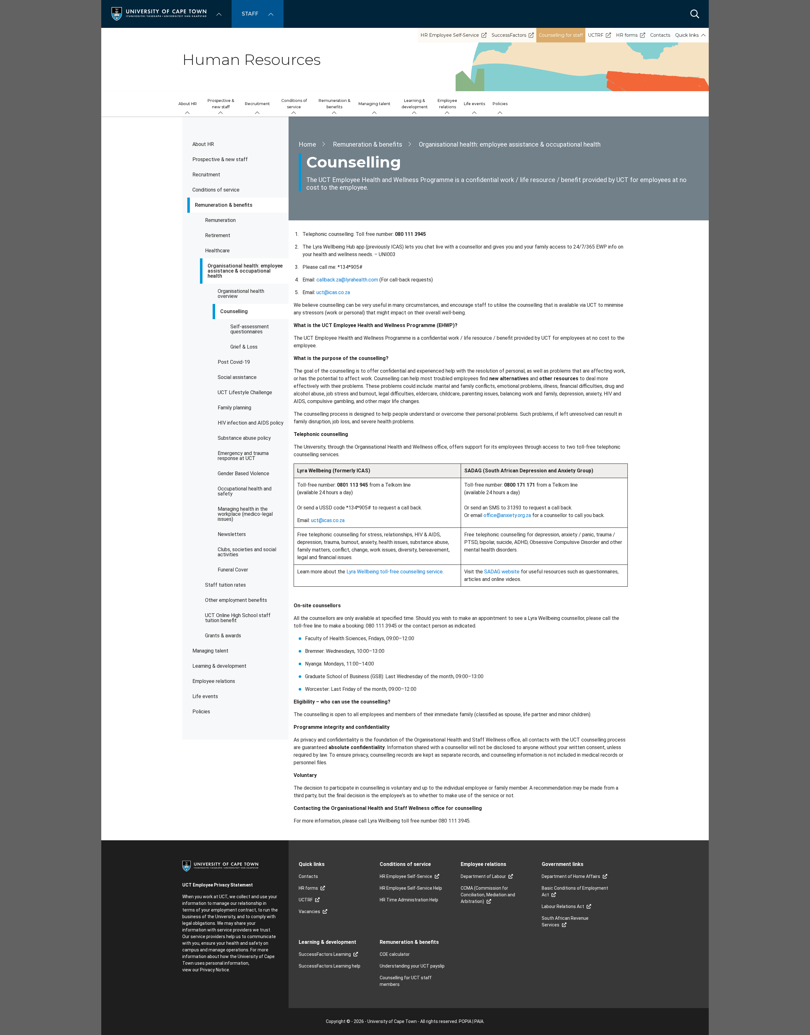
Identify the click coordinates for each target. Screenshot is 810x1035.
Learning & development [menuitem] (415, 103)
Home (307, 144)
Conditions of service (216, 190)
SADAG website (502, 572)
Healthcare (217, 251)
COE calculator (395, 954)
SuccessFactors (509, 35)
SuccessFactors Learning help (329, 966)
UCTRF (595, 35)
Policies (201, 712)
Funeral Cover (233, 570)
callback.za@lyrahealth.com (347, 280)
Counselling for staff (561, 35)
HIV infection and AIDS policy (251, 423)
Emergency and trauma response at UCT (243, 455)
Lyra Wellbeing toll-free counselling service (394, 572)
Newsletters (232, 534)
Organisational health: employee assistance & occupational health (245, 271)
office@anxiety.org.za (507, 515)
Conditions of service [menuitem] (294, 103)
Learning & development (219, 666)
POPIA (465, 1021)
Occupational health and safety (244, 491)
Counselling (234, 311)
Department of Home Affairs (571, 876)
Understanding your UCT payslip (412, 966)
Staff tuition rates (225, 585)
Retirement (217, 235)
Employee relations (213, 681)
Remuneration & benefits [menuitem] (334, 103)
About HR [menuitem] (187, 103)
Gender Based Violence (243, 473)
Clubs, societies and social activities (247, 552)
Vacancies (309, 911)
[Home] (158, 13)
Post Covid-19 (234, 362)
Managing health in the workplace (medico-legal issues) (245, 514)
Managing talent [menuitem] (374, 103)
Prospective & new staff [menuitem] (221, 103)
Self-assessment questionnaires (249, 329)
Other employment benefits (236, 600)
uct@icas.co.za (333, 292)
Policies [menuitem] (500, 103)
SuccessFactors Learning (325, 954)
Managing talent (210, 651)
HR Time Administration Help (409, 899)
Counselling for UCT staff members (406, 981)
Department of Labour (483, 876)
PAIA (478, 1021)
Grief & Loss (244, 347)
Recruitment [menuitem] (257, 103)
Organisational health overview (241, 293)
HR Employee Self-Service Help (411, 888)
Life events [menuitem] (474, 103)
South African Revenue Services (565, 921)
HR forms (627, 35)
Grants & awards (223, 636)
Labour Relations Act (563, 906)
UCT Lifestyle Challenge (245, 392)
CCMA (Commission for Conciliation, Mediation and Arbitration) (488, 895)
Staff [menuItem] (250, 14)
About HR (203, 144)
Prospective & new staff (220, 159)
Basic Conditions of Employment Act (575, 891)
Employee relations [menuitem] (447, 103)
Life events (205, 696)
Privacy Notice (214, 969)
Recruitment (206, 175)
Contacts (660, 35)
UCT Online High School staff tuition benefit (238, 617)
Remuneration (220, 220)
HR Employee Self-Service (450, 35)
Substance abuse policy (244, 438)
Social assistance (237, 377)
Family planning (234, 408)
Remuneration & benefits (223, 205)
